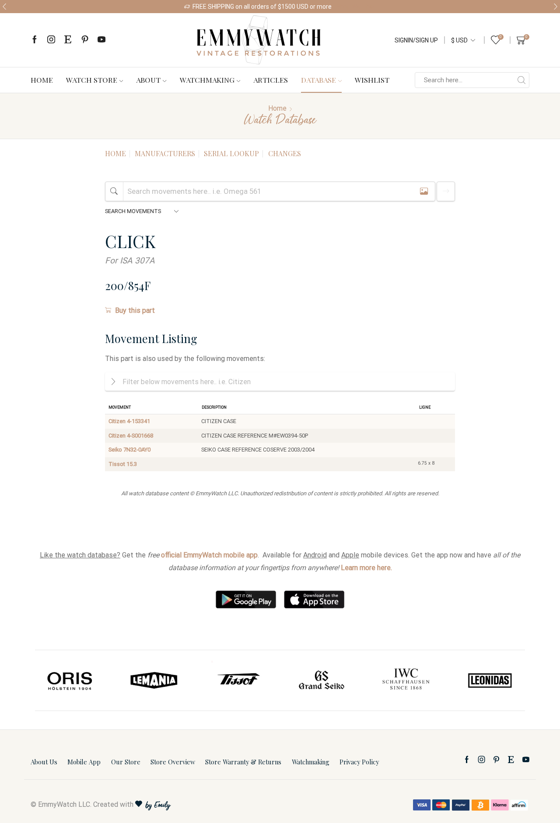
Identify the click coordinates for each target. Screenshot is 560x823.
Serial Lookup (231, 153)
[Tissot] (238, 680)
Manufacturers (165, 153)
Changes (284, 153)
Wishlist (372, 79)
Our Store (125, 761)
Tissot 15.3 (122, 464)
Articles (270, 79)
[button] (4, 6)
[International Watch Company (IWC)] (406, 680)
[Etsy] (68, 40)
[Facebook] (34, 40)
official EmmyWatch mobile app (209, 555)
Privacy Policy (359, 761)
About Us (44, 761)
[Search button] (521, 80)
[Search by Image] (424, 191)
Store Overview (172, 761)
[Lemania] (154, 680)
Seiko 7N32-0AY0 (129, 449)
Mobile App (84, 761)
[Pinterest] (85, 40)
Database (318, 79)
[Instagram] (51, 40)
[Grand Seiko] (322, 680)
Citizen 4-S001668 (130, 435)
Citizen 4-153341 (129, 421)
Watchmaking (207, 79)
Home (42, 79)
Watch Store (91, 79)
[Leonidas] (489, 680)
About (148, 79)
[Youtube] (101, 40)
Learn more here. (366, 568)
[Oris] (70, 680)
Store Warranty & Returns (243, 761)
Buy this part (135, 310)
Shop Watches (356, 6)
